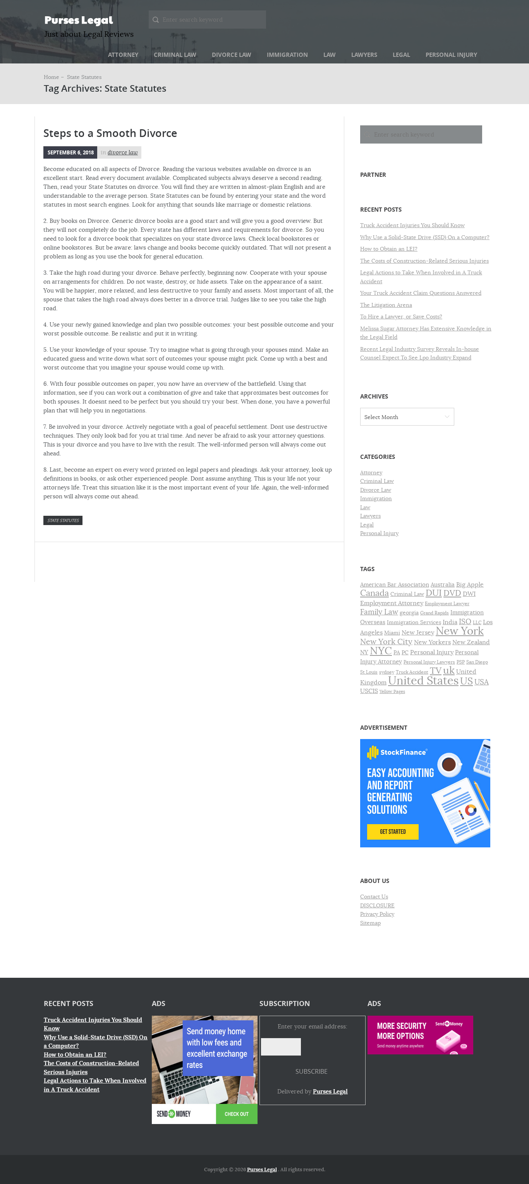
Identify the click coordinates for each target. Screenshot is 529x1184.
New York (460, 631)
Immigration (287, 55)
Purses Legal (79, 19)
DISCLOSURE (377, 905)
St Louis (369, 672)
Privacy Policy (377, 913)
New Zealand (471, 642)
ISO (465, 621)
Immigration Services (414, 622)
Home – (54, 77)
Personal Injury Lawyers (429, 662)
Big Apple (470, 584)
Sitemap (370, 922)
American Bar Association (394, 584)
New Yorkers (432, 642)
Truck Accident (412, 672)
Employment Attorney (391, 603)
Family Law (379, 611)
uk (449, 670)
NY (364, 652)
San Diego (477, 662)
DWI (469, 594)
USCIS (369, 691)
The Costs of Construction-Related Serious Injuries (424, 260)
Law (329, 55)
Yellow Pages (392, 691)
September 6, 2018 (71, 152)
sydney (386, 672)
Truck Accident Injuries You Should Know (412, 225)
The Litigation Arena (386, 304)
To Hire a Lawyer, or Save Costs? (401, 316)
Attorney (123, 55)
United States (423, 681)
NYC (381, 650)
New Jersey (418, 632)
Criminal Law (175, 55)
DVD (452, 593)
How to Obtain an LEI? (388, 248)
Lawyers (364, 55)
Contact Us (374, 896)
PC (405, 652)
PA (396, 652)
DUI (434, 593)
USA (481, 682)
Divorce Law (231, 55)
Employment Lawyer (447, 604)
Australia (443, 584)
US (466, 681)
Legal (401, 55)
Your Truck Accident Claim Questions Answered (420, 292)
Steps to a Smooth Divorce (110, 133)
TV (435, 670)
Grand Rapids (434, 613)
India (450, 622)
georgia (409, 612)
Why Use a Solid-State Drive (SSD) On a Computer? (424, 237)
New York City (386, 642)
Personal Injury (451, 55)
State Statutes (63, 520)
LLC (477, 622)
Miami (392, 633)
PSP (461, 662)
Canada (374, 593)
